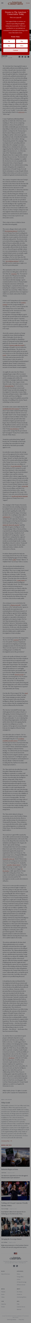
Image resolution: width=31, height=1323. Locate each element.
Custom (15, 50)
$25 (22, 41)
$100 (21, 46)
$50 (9, 46)
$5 (9, 41)
